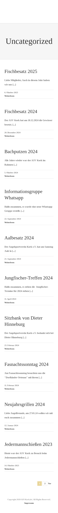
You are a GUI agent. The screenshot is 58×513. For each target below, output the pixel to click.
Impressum (29, 503)
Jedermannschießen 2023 (28, 444)
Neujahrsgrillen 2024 (24, 404)
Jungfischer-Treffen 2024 (28, 277)
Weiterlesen (9, 96)
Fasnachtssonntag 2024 (26, 364)
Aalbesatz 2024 (19, 237)
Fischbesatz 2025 (20, 71)
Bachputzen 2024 (20, 151)
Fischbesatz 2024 (20, 111)
